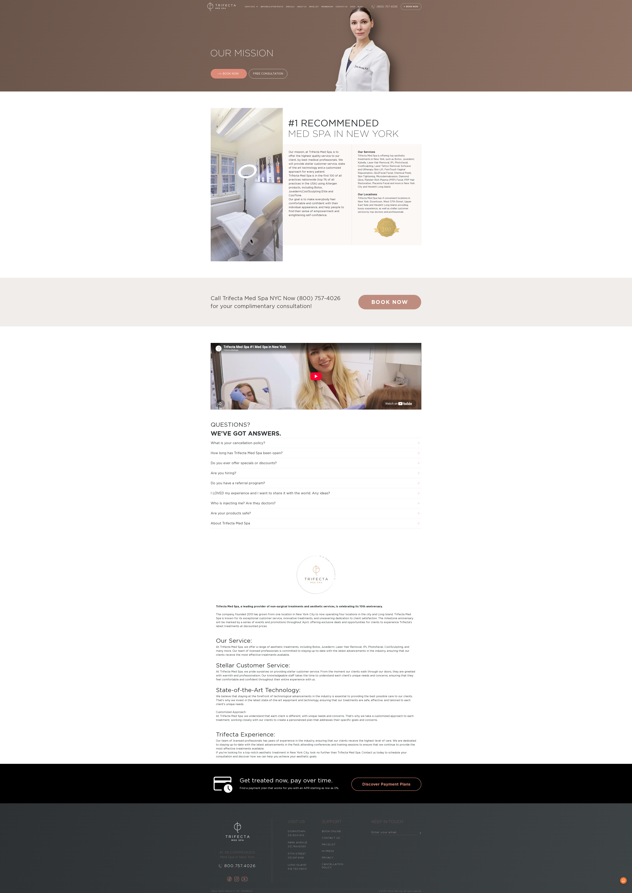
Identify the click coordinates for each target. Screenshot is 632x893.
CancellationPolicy (332, 866)
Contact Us (341, 7)
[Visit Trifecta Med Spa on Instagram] (236, 879)
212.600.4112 (296, 835)
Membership (327, 7)
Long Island (297, 865)
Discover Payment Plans (386, 784)
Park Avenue (297, 842)
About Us (301, 7)
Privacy (328, 857)
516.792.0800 (297, 868)
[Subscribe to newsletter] (420, 833)
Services (250, 7)
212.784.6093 (297, 846)
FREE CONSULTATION (268, 73)
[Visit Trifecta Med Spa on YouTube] (244, 879)
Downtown (296, 831)
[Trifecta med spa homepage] (221, 6)
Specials (290, 7)
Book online (331, 831)
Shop (352, 7)
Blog (360, 7)
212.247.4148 (296, 857)
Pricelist (329, 844)
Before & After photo (272, 7)
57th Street (297, 853)
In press (328, 851)
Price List (314, 7)
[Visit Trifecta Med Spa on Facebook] (229, 879)
